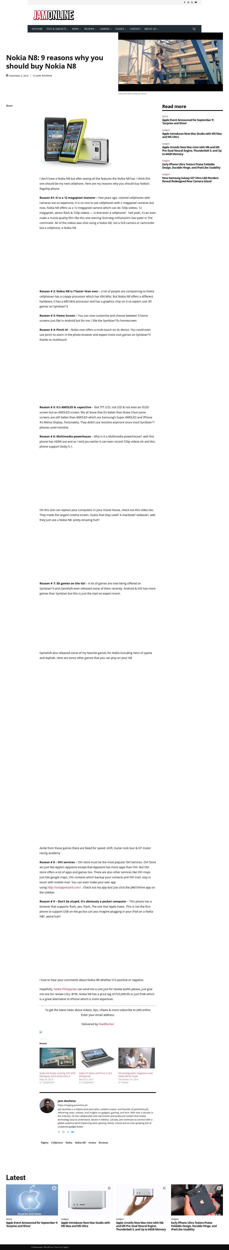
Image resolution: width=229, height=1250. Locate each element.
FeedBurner (106, 1024)
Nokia (69, 1142)
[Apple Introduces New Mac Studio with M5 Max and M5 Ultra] (87, 1199)
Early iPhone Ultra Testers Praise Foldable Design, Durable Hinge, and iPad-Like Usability (191, 166)
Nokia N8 (80, 1142)
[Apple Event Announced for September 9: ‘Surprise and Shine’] (32, 1199)
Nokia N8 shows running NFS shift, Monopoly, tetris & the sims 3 (58, 1075)
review (92, 1142)
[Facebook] (184, 2)
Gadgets (166, 130)
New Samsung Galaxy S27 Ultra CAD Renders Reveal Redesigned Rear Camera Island (190, 179)
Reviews (103, 1142)
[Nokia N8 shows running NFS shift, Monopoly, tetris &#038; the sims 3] (58, 1058)
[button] (194, 29)
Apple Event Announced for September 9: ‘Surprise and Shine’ (188, 121)
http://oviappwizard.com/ (64, 887)
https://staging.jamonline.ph (73, 1105)
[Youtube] (196, 2)
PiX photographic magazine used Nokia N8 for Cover (135, 1075)
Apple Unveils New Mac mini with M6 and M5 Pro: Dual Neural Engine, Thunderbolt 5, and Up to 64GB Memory (192, 150)
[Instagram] (188, 2)
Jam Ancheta (44, 75)
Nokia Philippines (65, 989)
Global (165, 116)
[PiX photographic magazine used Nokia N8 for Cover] (136, 1058)
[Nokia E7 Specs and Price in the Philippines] (97, 1058)
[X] (192, 2)
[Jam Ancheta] (47, 1116)
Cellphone (57, 1142)
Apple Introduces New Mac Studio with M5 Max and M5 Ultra (192, 135)
